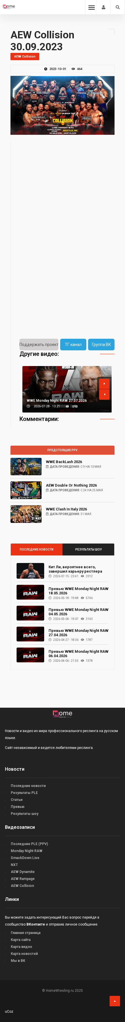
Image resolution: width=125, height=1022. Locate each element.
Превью (17, 807)
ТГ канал (73, 344)
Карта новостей (24, 954)
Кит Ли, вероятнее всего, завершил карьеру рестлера (75, 569)
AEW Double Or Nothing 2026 (71, 485)
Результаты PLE (24, 793)
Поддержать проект (38, 344)
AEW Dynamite (23, 872)
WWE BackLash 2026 (64, 462)
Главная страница (25, 933)
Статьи (16, 800)
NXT (14, 865)
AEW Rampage (23, 879)
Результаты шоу (88, 549)
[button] (104, 384)
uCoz (9, 1012)
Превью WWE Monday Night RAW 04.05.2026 (78, 611)
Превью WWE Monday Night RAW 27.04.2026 (78, 632)
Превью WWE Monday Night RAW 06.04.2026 (78, 653)
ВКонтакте (35, 924)
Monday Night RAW (26, 851)
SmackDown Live (25, 858)
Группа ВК (101, 344)
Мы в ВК (18, 961)
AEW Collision (22, 886)
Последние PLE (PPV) (29, 844)
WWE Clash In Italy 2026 (66, 509)
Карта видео (21, 947)
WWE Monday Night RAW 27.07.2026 (57, 401)
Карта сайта (21, 940)
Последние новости (36, 549)
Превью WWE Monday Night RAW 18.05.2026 (78, 591)
